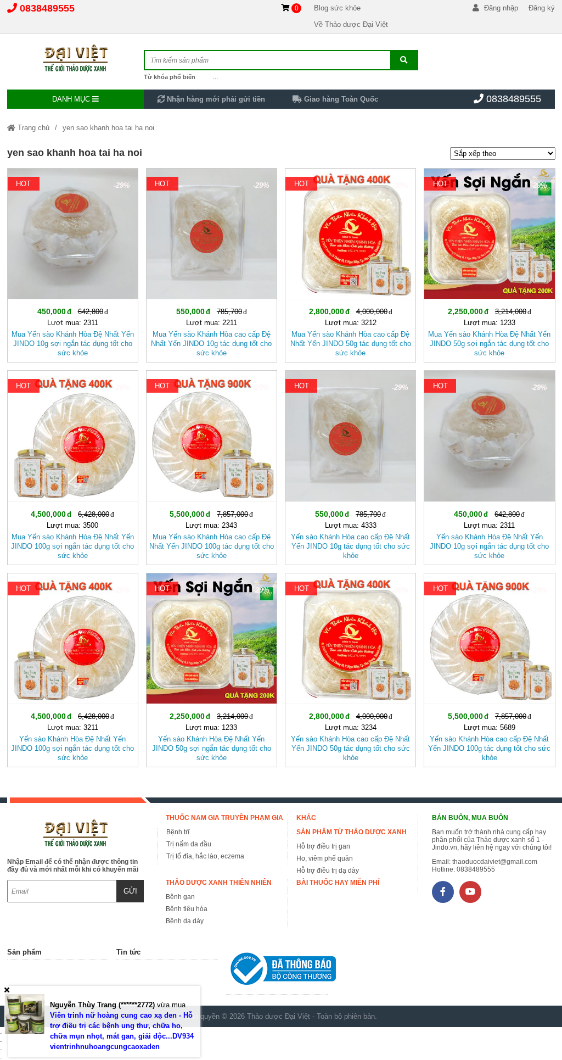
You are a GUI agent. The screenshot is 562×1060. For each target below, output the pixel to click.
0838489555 (47, 8)
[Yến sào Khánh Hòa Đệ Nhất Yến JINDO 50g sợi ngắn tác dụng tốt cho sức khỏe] (212, 667)
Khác (306, 818)
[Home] (75, 57)
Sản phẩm (24, 952)
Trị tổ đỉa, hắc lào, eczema (205, 856)
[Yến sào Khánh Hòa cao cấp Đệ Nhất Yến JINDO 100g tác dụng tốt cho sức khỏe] (489, 667)
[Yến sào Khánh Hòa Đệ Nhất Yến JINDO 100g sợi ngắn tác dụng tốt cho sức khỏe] (73, 667)
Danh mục (72, 99)
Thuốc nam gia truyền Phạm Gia (224, 818)
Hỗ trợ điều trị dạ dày (327, 870)
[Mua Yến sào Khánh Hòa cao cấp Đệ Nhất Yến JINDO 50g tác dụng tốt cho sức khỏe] (350, 263)
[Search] (404, 60)
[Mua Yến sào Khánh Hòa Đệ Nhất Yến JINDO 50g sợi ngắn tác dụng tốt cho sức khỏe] (489, 263)
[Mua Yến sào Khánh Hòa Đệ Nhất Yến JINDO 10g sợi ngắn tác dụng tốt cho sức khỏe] (73, 263)
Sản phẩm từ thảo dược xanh (351, 832)
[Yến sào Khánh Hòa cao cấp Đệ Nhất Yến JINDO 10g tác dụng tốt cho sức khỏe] (350, 465)
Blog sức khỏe (337, 8)
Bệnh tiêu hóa (186, 909)
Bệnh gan (180, 897)
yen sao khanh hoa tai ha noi (108, 128)
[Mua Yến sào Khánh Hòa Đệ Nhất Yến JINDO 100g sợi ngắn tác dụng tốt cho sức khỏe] (73, 465)
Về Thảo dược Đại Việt (351, 24)
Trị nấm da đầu (188, 844)
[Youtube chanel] (470, 892)
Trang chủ (32, 128)
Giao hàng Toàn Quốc (340, 99)
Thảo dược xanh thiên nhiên (219, 882)
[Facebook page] (443, 892)
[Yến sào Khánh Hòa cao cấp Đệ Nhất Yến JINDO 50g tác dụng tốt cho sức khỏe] (350, 667)
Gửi (130, 891)
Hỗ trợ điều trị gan (323, 846)
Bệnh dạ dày (185, 921)
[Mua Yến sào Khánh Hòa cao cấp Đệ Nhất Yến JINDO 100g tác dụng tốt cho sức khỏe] (212, 465)
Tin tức (128, 952)
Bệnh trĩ (177, 832)
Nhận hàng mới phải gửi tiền (215, 99)
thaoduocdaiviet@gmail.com (494, 862)
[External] (277, 971)
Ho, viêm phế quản (324, 858)
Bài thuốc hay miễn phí (337, 882)
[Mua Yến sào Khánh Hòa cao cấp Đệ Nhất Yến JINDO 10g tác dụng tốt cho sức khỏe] (212, 263)
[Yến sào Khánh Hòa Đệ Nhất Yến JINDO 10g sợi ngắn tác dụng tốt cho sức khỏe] (489, 465)
